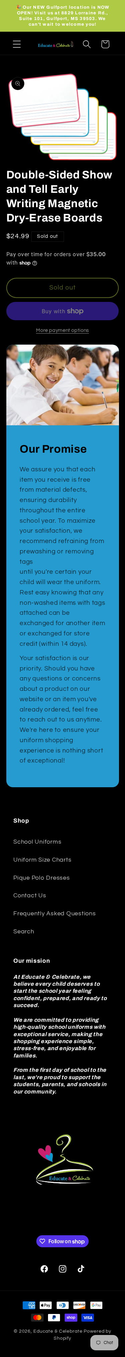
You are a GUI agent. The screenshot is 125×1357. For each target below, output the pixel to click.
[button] (17, 44)
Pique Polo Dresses (41, 878)
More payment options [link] (62, 330)
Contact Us (29, 896)
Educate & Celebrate (58, 1331)
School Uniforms (37, 842)
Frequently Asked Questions (54, 914)
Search (23, 932)
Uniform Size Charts (42, 860)
